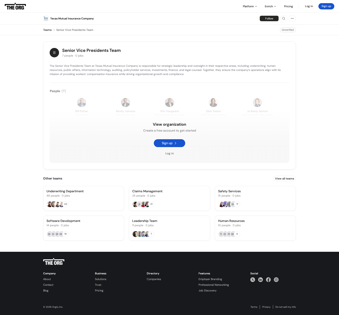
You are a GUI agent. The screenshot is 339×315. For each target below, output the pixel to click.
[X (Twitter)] (252, 279)
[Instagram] (276, 279)
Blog (45, 290)
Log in (309, 6)
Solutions (100, 279)
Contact (48, 285)
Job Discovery (208, 290)
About (47, 279)
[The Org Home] (15, 6)
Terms (254, 307)
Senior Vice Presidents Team (74, 30)
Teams (47, 29)
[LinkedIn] (260, 279)
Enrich (269, 6)
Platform (248, 6)
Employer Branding (210, 279)
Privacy (266, 307)
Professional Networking (214, 285)
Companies (154, 279)
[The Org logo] (53, 261)
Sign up (326, 6)
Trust (98, 285)
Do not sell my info (285, 307)
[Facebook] (268, 279)
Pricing (99, 290)
